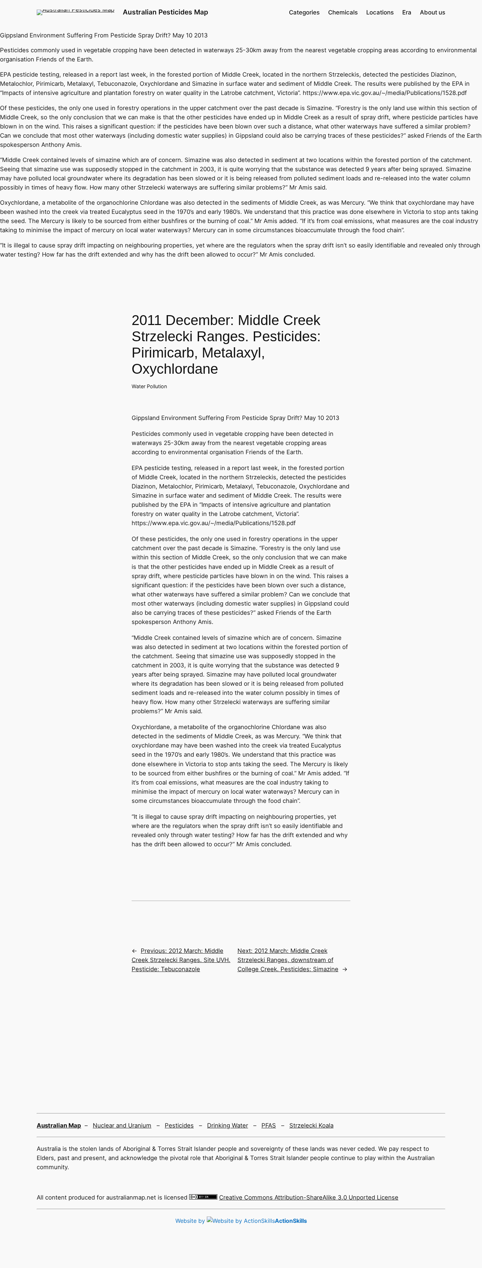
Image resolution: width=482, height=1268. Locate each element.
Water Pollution (149, 386)
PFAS (268, 1125)
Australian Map (59, 1125)
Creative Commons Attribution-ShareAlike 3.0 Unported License (308, 1197)
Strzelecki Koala (311, 1125)
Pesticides (179, 1125)
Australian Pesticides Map (165, 12)
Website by (241, 1220)
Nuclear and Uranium (122, 1125)
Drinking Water (227, 1125)
